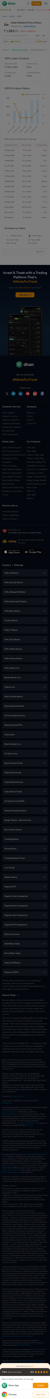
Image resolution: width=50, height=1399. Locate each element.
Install (41, 1385)
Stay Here (41, 1394)
